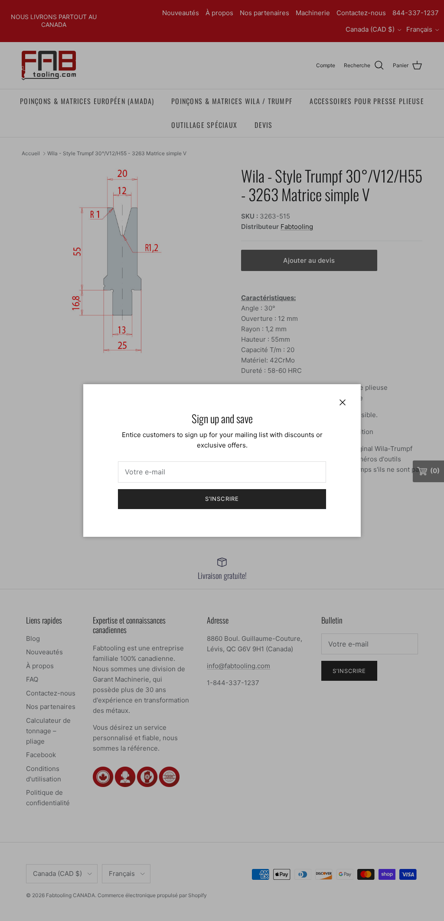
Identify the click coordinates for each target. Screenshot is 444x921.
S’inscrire (221, 498)
